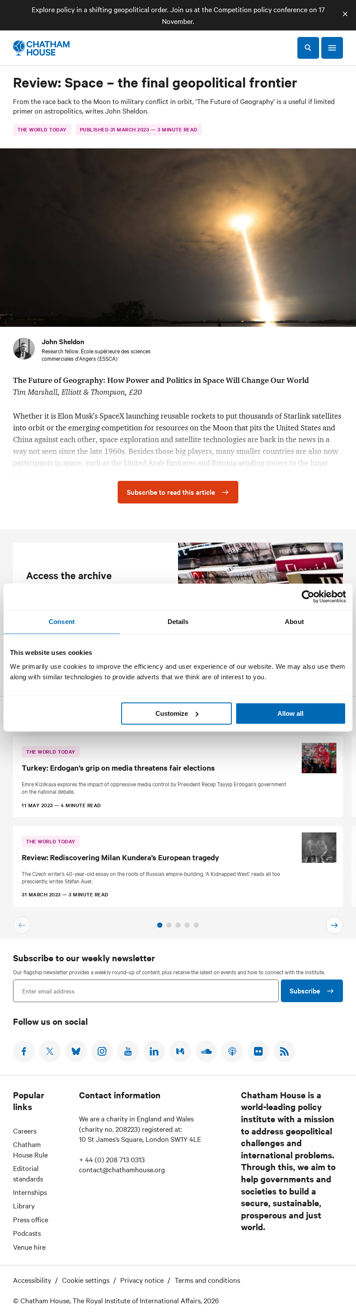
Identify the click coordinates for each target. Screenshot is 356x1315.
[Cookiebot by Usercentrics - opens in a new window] (308, 596)
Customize (171, 713)
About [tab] (294, 621)
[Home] (41, 48)
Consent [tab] (62, 621)
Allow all (290, 713)
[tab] (159, 925)
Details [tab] (178, 621)
